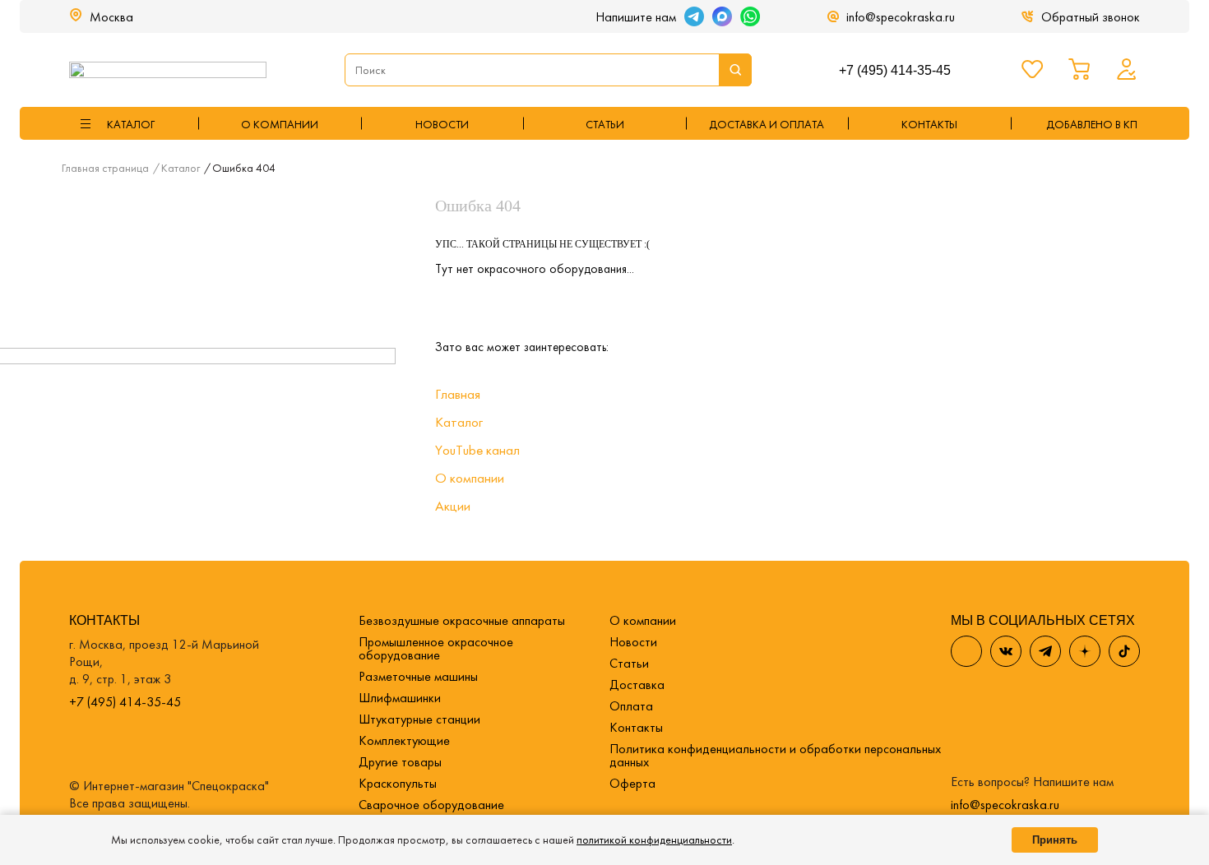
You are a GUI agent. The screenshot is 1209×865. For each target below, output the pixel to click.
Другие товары (400, 761)
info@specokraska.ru (900, 16)
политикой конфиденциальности (654, 839)
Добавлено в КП (1091, 124)
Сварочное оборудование (431, 804)
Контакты (636, 727)
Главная (457, 394)
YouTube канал (477, 450)
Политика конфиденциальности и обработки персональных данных (775, 755)
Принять (1054, 840)
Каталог (459, 422)
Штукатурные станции (419, 719)
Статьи (605, 124)
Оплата (631, 706)
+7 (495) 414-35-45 (895, 70)
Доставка (637, 684)
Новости (442, 124)
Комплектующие (404, 740)
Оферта (632, 783)
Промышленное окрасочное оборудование (436, 648)
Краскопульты (398, 783)
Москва (111, 16)
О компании (279, 124)
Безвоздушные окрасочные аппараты (462, 620)
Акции (452, 506)
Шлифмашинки (400, 697)
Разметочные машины (418, 676)
